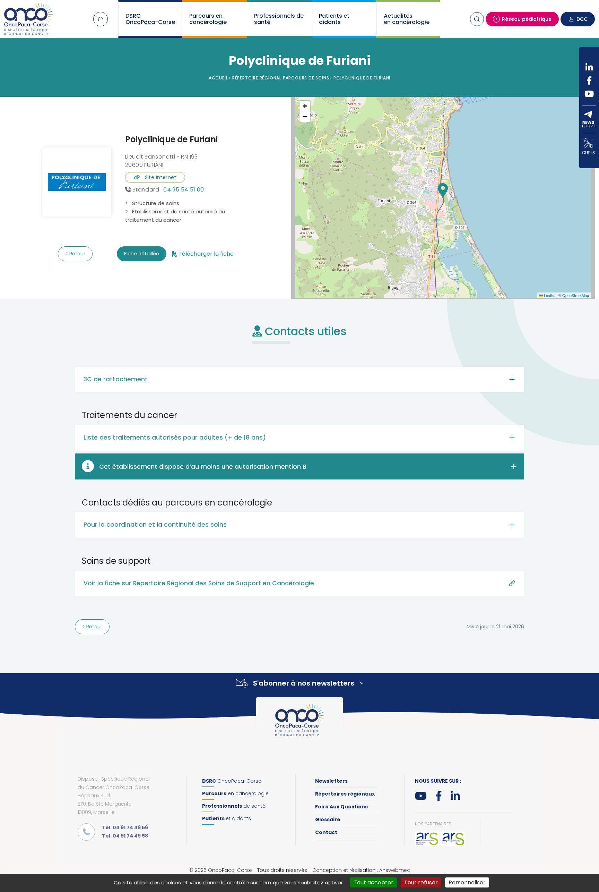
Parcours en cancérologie (208, 19)
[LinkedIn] (589, 67)
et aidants (226, 818)
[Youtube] (589, 93)
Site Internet (158, 177)
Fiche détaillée (141, 253)
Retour (76, 253)
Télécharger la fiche (206, 254)
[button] (443, 190)
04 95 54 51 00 (183, 190)
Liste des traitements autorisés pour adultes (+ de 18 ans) (175, 437)
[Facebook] (589, 80)
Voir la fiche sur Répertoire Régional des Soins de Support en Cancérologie (199, 583)
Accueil (100, 19)
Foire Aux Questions (341, 806)
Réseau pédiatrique (527, 19)
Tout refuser (421, 882)
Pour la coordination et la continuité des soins (155, 524)
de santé (234, 805)
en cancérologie (235, 793)
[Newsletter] (589, 119)
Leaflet (549, 295)
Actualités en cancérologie (406, 19)
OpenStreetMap (575, 295)
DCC (582, 19)
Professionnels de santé (279, 19)
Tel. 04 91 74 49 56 (125, 827)
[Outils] (589, 146)
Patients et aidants (334, 19)
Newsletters (331, 781)
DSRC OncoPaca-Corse (150, 19)
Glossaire (327, 819)
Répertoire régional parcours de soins (280, 78)
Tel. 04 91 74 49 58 (125, 835)
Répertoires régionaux (345, 793)
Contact (326, 832)
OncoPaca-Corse (231, 781)
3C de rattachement (116, 379)
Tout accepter (373, 882)
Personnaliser (467, 882)
